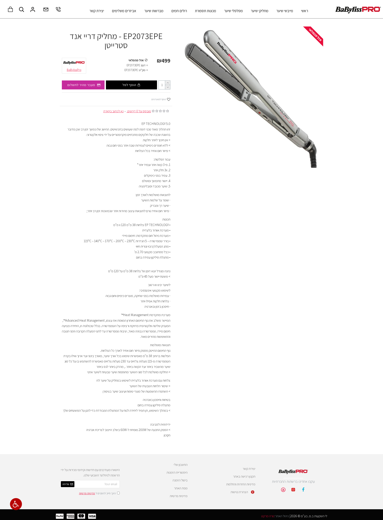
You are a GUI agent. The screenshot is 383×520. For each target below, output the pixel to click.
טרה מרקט (267, 516)
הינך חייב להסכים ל (97, 493)
